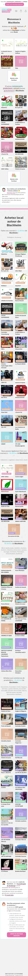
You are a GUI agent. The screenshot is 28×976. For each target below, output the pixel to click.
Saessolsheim (5, 687)
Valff (7, 692)
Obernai (24, 690)
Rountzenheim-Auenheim (14, 694)
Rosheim (16, 689)
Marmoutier (12, 692)
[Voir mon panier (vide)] (21, 11)
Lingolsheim (11, 460)
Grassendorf (22, 689)
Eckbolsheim (4, 460)
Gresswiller (4, 690)
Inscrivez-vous (11, 192)
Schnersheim (17, 550)
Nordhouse (19, 553)
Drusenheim (12, 687)
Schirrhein (4, 689)
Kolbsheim (10, 550)
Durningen (6, 552)
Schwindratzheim (10, 553)
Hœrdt (25, 460)
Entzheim (3, 550)
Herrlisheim (13, 552)
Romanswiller (17, 690)
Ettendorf (10, 690)
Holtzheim (17, 548)
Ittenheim (23, 548)
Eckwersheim (19, 460)
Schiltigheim (10, 237)
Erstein (19, 687)
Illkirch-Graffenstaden (7, 548)
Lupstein (10, 689)
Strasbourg (18, 237)
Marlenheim (20, 552)
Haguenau (24, 687)
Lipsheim (24, 550)
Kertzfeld (19, 692)
